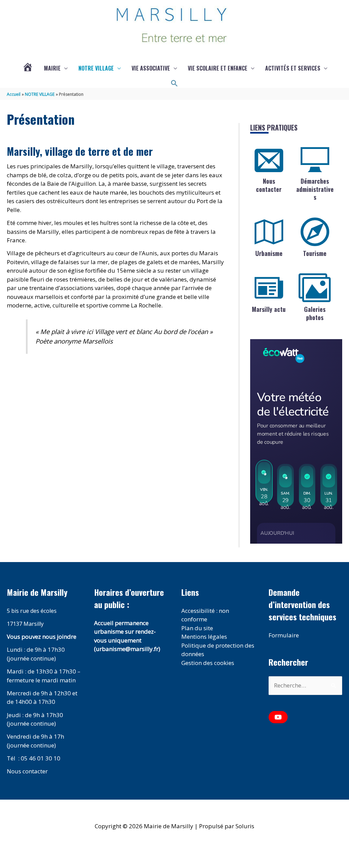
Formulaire (284, 635)
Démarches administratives (315, 189)
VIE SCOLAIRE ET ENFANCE (217, 68)
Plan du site (197, 628)
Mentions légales (204, 636)
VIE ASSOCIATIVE (151, 68)
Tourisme (315, 253)
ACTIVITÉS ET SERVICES (292, 68)
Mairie (52, 68)
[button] (174, 83)
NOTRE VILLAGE (96, 68)
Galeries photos (314, 313)
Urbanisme (269, 253)
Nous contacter (269, 185)
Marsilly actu (269, 309)
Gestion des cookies (207, 663)
